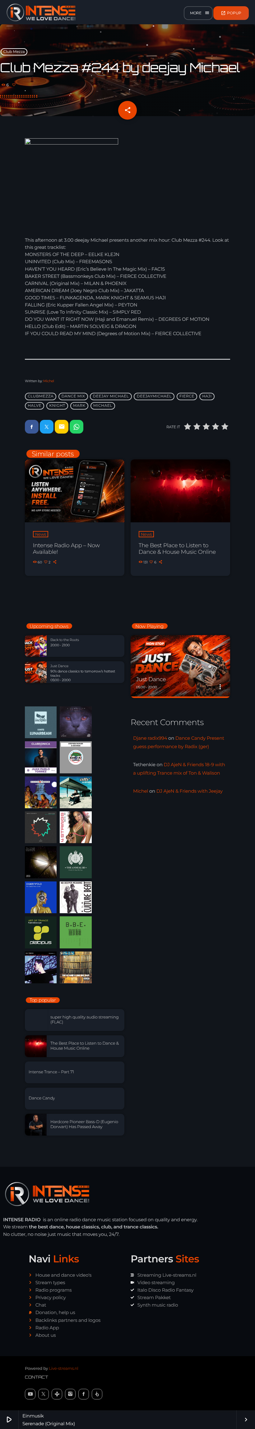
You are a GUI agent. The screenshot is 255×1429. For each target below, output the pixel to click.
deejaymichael (154, 396)
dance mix (73, 396)
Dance (144, 668)
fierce (186, 396)
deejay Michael (111, 396)
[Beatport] (97, 1394)
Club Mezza (14, 52)
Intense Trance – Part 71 (51, 1072)
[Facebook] (83, 1394)
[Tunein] (57, 1394)
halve (34, 405)
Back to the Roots (64, 640)
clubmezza (40, 396)
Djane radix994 (150, 738)
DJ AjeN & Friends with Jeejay (189, 791)
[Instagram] (70, 1394)
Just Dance (59, 666)
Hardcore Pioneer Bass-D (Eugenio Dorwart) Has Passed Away (84, 1124)
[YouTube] (30, 1394)
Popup (231, 13)
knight (57, 405)
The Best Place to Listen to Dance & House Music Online (177, 549)
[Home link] (41, 13)
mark (79, 405)
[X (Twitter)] (43, 1394)
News (40, 534)
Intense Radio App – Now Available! (66, 549)
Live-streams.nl (63, 1368)
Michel (48, 381)
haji (207, 396)
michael (102, 405)
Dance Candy (42, 1098)
